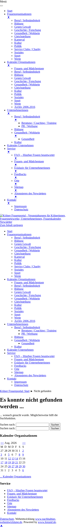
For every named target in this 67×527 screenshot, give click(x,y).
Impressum (20, 381)
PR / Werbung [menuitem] (29, 126)
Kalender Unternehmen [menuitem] (20, 145)
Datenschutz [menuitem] (21, 209)
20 (13, 462)
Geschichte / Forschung (27, 247)
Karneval (19, 256)
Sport (17, 272)
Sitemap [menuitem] (18, 189)
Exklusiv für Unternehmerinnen (32, 362)
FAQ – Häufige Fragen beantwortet (34, 356)
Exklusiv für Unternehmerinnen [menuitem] (32, 169)
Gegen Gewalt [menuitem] (22, 26)
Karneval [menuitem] (19, 39)
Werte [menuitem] (17, 58)
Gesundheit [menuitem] (27, 138)
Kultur (18, 260)
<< (2, 442)
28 (16, 466)
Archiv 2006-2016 (24, 320)
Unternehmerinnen (17, 324)
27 (13, 466)
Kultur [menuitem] (18, 42)
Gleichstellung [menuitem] (22, 36)
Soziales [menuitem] (19, 52)
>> (24, 442)
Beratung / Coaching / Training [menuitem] (38, 122)
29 (20, 466)
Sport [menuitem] (17, 55)
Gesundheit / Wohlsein (27, 250)
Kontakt (11, 378)
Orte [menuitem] (16, 182)
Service (11, 352)
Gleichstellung (22, 253)
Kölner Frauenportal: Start (14, 391)
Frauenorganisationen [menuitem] (19, 15)
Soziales (19, 269)
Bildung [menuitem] (18, 23)
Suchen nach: (7, 424)
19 (9, 462)
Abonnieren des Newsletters (30, 375)
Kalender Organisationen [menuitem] (21, 64)
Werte (17, 276)
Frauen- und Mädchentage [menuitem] (29, 68)
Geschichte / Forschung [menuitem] (27, 30)
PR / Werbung (29, 333)
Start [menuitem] (9, 10)
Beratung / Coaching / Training (38, 330)
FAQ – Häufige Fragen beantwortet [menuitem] (34, 156)
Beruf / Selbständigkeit (27, 237)
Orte (16, 369)
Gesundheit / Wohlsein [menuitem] (27, 33)
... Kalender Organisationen (15, 476)
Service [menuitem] (11, 150)
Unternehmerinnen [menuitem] (17, 112)
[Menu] (1, 5)
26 (9, 466)
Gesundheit (27, 343)
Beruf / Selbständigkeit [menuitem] (27, 20)
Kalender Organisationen (21, 279)
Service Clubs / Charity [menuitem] (27, 49)
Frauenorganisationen (19, 234)
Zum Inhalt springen (11, 225)
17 (2, 462)
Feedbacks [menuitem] (20, 176)
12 (9, 458)
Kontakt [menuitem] (11, 201)
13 (13, 458)
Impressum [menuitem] (20, 206)
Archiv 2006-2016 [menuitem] (24, 106)
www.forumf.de (47, 522)
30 (23, 466)
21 (16, 462)
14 (16, 458)
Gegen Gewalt (22, 244)
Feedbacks (20, 365)
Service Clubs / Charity (27, 266)
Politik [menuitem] (18, 46)
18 (5, 462)
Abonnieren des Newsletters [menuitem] (30, 195)
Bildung (18, 240)
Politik (18, 263)
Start (9, 231)
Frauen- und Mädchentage (29, 282)
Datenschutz (21, 385)
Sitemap (18, 372)
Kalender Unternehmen (20, 349)
